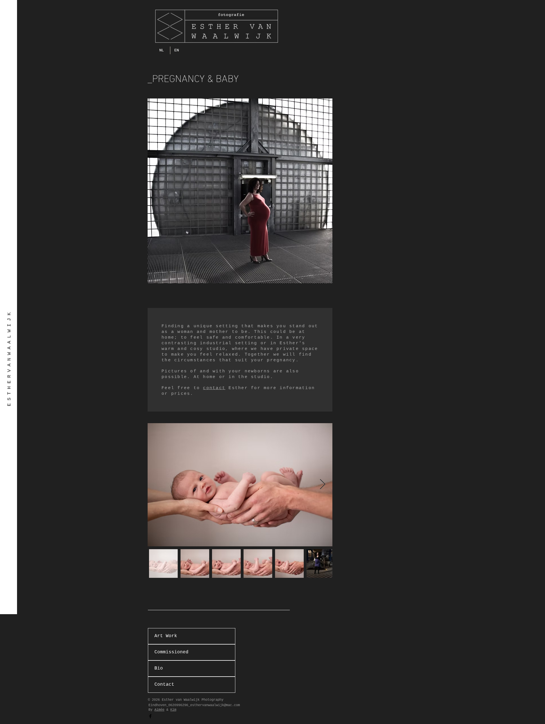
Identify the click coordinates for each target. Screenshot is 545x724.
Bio (158, 668)
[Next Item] (322, 484)
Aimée (159, 710)
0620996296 (178, 705)
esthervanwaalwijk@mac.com (215, 705)
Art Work (165, 636)
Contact (164, 684)
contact (214, 388)
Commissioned (171, 652)
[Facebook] (150, 716)
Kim (173, 710)
